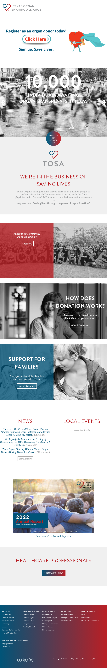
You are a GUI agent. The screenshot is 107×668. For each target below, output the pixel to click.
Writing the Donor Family (69, 617)
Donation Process (29, 614)
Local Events (85, 617)
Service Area (6, 614)
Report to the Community (11, 630)
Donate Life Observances (90, 621)
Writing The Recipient (50, 624)
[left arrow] (3, 102)
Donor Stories (47, 614)
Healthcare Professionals (15, 640)
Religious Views (28, 624)
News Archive (25, 459)
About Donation (80, 325)
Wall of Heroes (47, 627)
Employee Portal (7, 643)
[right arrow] (104, 102)
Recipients (66, 611)
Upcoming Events (82, 430)
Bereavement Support (49, 617)
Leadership (5, 624)
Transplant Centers (8, 621)
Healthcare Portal (53, 572)
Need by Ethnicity (29, 627)
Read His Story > (53, 116)
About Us (27, 243)
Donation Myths (28, 617)
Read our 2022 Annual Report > (53, 536)
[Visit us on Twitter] (26, 660)
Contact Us (6, 646)
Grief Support (47, 621)
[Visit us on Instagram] (32, 660)
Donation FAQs (28, 621)
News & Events (88, 611)
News (83, 614)
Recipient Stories (67, 614)
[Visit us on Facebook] (20, 660)
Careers (4, 627)
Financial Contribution (9, 633)
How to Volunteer (48, 630)
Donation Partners (8, 617)
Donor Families (26, 386)
